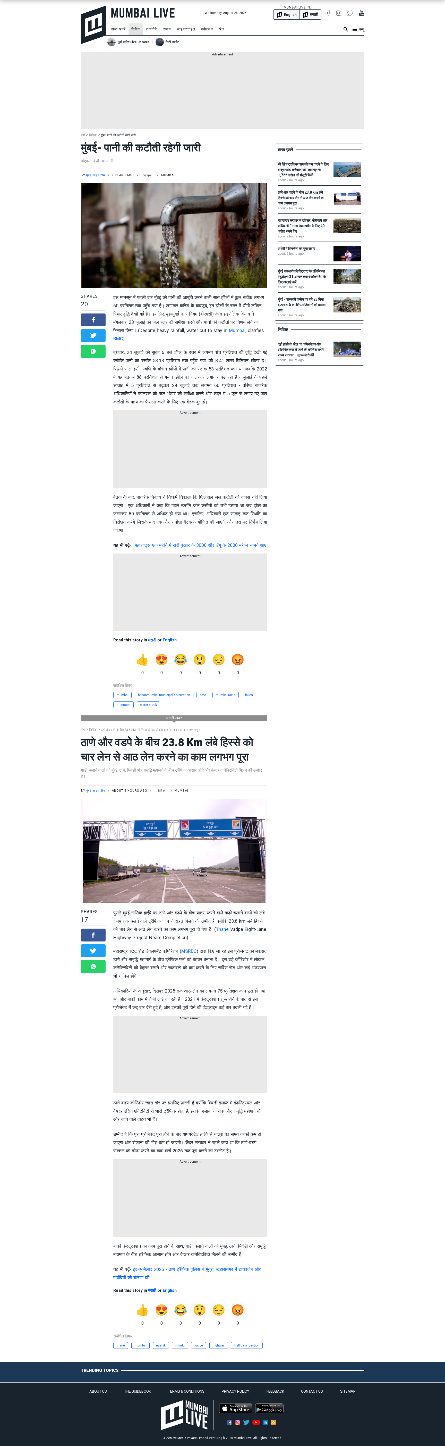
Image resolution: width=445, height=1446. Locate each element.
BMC (118, 338)
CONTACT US (312, 1391)
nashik (161, 1345)
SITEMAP (348, 1391)
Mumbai (237, 330)
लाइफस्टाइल (186, 29)
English (170, 640)
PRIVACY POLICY (235, 1391)
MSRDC (189, 951)
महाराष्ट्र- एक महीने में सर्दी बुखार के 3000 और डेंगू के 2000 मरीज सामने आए (200, 545)
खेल (221, 29)
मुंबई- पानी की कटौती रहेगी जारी (118, 135)
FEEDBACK (275, 1391)
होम (83, 135)
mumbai (122, 695)
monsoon (123, 705)
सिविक (135, 29)
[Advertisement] (222, 93)
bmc (203, 695)
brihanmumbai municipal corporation (164, 695)
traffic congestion (246, 1345)
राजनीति (152, 29)
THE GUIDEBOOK (137, 1391)
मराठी (152, 640)
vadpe (198, 1345)
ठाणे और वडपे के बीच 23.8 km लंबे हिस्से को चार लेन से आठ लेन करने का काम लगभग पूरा (150, 730)
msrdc (180, 1345)
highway (219, 1345)
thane (121, 1345)
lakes (249, 695)
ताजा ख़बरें (118, 29)
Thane (222, 929)
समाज (167, 29)
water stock (148, 705)
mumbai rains (225, 695)
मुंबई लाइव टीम (95, 175)
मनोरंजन (207, 29)
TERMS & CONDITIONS (186, 1391)
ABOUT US (98, 1391)
